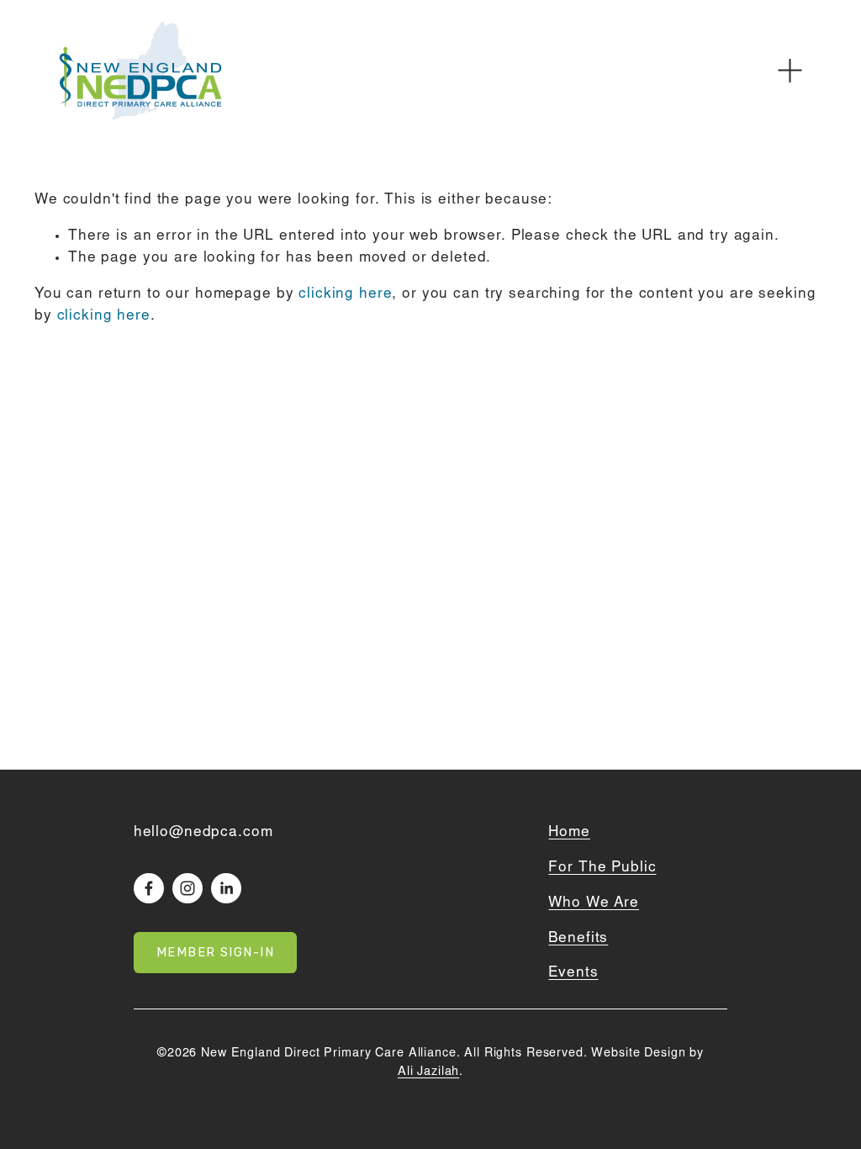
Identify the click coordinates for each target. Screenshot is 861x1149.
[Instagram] (187, 888)
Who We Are (593, 903)
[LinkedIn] (226, 888)
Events (573, 973)
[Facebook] (149, 888)
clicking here (345, 294)
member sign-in (215, 952)
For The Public (602, 868)
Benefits (578, 938)
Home (568, 832)
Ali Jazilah (428, 1072)
